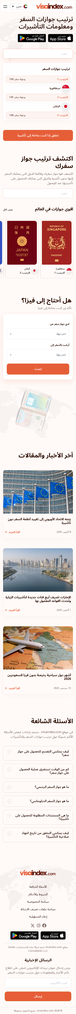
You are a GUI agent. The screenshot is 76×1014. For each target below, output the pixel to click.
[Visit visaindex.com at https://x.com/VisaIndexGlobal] (33, 926)
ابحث (38, 369)
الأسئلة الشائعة (38, 887)
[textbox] (38, 334)
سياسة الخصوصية (38, 902)
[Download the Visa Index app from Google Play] (32, 38)
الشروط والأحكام (38, 894)
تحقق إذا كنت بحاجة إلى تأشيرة (38, 135)
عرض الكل (8, 209)
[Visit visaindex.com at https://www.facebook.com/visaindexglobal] (44, 926)
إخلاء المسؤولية (38, 916)
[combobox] (38, 333)
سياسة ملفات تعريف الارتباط (38, 909)
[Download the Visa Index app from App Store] (60, 38)
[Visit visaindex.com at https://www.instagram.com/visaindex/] (38, 926)
